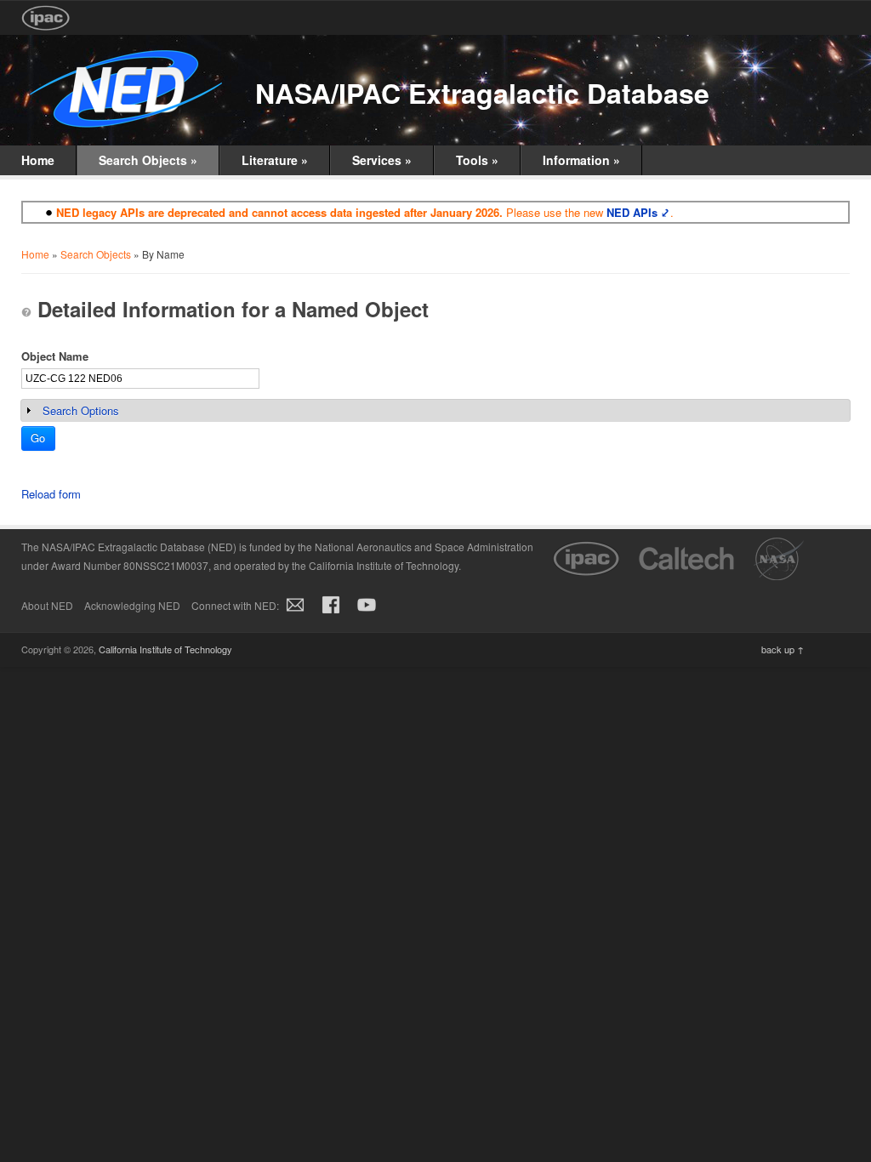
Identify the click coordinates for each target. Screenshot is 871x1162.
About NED (47, 605)
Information (581, 159)
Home (37, 159)
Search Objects (148, 159)
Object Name (54, 356)
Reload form (51, 494)
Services (382, 159)
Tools (477, 159)
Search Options (81, 410)
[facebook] (330, 614)
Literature (275, 159)
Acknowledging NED (132, 605)
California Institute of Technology (165, 649)
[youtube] (366, 614)
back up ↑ (782, 649)
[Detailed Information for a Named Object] (26, 312)
